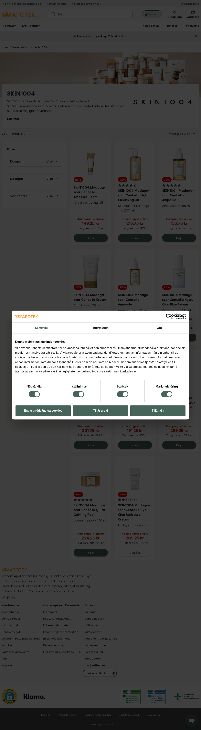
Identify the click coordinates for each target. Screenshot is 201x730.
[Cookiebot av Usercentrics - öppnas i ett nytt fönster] (169, 316)
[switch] (78, 394)
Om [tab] (159, 327)
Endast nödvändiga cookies (43, 410)
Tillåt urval (100, 410)
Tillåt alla (158, 410)
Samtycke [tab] (41, 327)
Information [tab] (100, 327)
